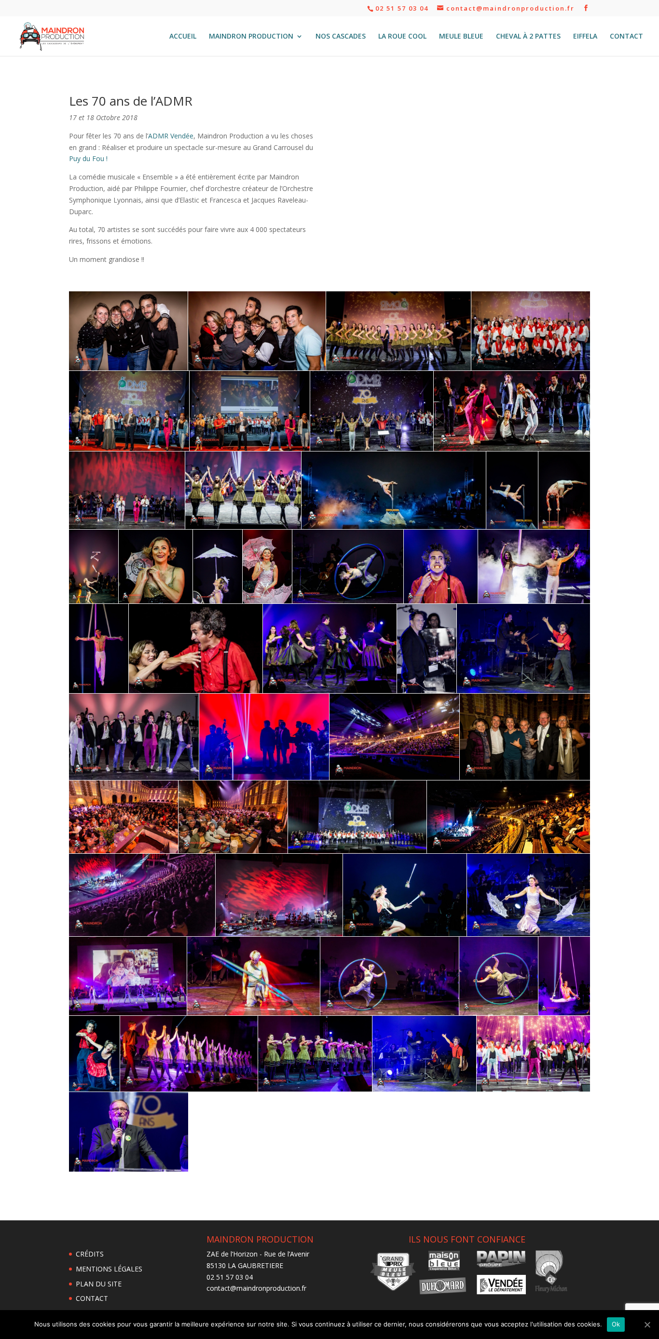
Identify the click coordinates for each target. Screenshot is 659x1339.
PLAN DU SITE (99, 1283)
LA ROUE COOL (402, 37)
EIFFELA (585, 37)
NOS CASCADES (341, 37)
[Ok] (647, 1324)
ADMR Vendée (170, 135)
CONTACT (626, 37)
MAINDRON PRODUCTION (251, 37)
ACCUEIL (182, 37)
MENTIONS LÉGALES (109, 1268)
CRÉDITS (90, 1253)
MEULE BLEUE (461, 37)
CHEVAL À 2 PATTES (528, 37)
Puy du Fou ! (88, 158)
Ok (616, 1324)
